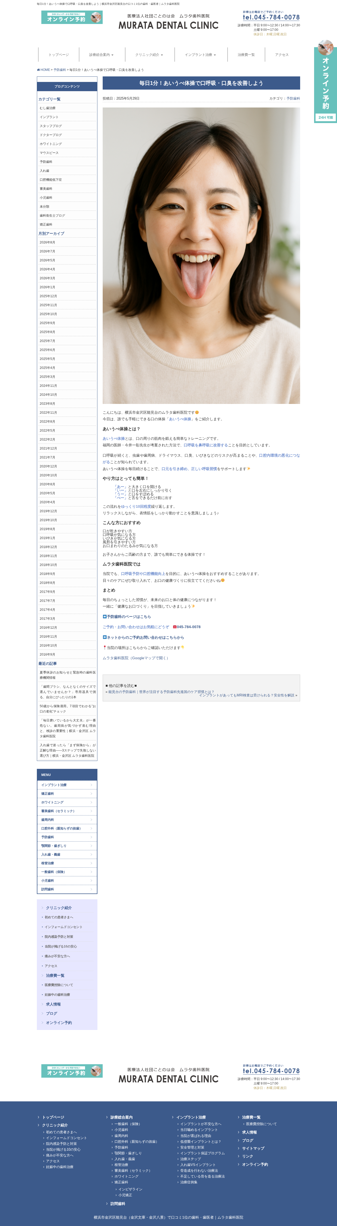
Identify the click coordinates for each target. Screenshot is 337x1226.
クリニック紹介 (59, 908)
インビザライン (130, 1189)
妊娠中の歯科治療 (57, 995)
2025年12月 (48, 296)
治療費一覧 (55, 975)
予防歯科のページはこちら (129, 616)
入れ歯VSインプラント (198, 1165)
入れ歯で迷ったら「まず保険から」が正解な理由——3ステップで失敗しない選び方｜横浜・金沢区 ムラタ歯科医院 (68, 750)
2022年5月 (47, 430)
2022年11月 (48, 412)
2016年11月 (48, 636)
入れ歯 (44, 171)
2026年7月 (47, 251)
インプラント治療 (54, 785)
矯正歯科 (46, 224)
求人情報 (53, 1004)
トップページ (53, 1117)
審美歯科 (46, 189)
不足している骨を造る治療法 (202, 1176)
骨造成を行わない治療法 (199, 1171)
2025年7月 (47, 341)
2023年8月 (47, 404)
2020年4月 (47, 502)
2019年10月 (48, 520)
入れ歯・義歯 (50, 854)
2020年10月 (48, 475)
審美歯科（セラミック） (58, 811)
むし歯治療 (48, 108)
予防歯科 (59, 70)
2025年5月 (47, 359)
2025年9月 (47, 323)
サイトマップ (253, 1148)
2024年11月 (48, 386)
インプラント (49, 117)
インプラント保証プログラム (202, 1153)
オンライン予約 (59, 1022)
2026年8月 (47, 242)
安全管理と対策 (192, 1147)
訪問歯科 (47, 889)
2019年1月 (47, 538)
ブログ (51, 1013)
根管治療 (47, 863)
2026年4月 (47, 269)
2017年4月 (47, 610)
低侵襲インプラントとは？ (200, 1142)
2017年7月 (47, 601)
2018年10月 (48, 565)
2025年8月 (47, 332)
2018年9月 (47, 574)
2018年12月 (48, 547)
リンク (247, 1156)
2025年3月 (47, 377)
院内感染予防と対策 (59, 937)
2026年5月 (47, 260)
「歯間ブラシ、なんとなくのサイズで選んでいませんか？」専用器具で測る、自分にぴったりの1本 (68, 692)
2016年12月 (48, 627)
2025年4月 (47, 368)
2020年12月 (48, 466)
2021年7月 (47, 457)
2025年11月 (48, 305)
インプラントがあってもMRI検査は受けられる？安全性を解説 (246, 695)
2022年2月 (47, 439)
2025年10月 (48, 314)
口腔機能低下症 (51, 180)
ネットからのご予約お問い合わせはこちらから (145, 637)
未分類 (44, 206)
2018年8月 (47, 583)
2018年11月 (48, 556)
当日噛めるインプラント (199, 1130)
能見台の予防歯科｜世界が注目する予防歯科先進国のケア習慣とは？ (161, 692)
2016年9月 (47, 654)
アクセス (51, 966)
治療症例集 (188, 1182)
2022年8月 (47, 421)
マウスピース (49, 153)
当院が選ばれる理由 (195, 1136)
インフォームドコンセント (64, 927)
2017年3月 (47, 619)
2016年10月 (48, 645)
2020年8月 (47, 484)
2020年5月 (47, 493)
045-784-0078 (189, 627)
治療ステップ (190, 1159)
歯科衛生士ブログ (52, 215)
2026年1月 (47, 287)
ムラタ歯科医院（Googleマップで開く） (136, 658)
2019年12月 (48, 511)
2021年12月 (48, 448)
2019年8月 (47, 529)
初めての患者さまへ (59, 917)
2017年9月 (47, 592)
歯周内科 (47, 819)
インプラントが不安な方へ (200, 1124)
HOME (45, 70)
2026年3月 (47, 278)
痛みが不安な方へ (57, 956)
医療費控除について (59, 985)
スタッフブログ (51, 126)
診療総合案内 (122, 1117)
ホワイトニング (51, 144)
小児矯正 (125, 1195)
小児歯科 (46, 197)
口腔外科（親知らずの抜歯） (61, 828)
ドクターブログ (51, 135)
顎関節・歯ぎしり (54, 845)
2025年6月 (47, 350)
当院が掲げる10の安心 (61, 946)
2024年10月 (48, 395)
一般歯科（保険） (54, 871)
